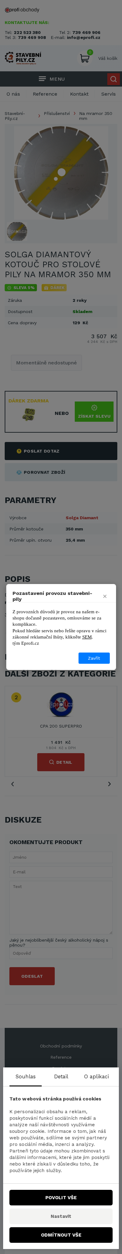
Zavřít (94, 658)
